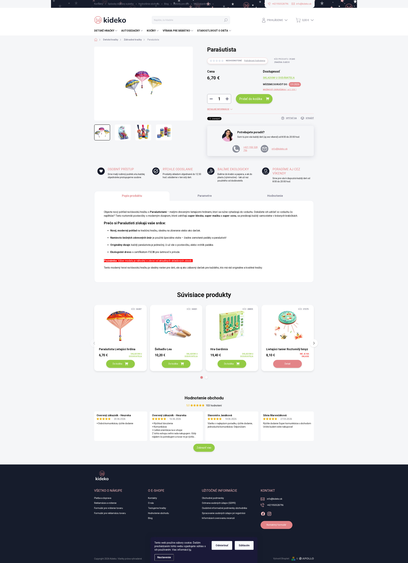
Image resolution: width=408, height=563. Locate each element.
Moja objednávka (202, 4)
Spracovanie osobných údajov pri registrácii (223, 513)
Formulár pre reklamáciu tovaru (110, 513)
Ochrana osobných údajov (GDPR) (219, 503)
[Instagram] (269, 513)
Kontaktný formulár (276, 525)
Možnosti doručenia (279, 90)
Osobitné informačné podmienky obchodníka (224, 508)
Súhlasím (244, 545)
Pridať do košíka (250, 99)
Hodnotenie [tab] (275, 195)
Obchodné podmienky (213, 498)
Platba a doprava (102, 498)
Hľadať (225, 20)
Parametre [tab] (205, 195)
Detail (287, 363)
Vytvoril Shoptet (281, 558)
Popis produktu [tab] (132, 195)
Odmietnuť (222, 545)
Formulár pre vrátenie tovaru (108, 508)
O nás (151, 503)
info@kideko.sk (280, 148)
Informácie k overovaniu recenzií (218, 518)
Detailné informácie (218, 109)
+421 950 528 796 (250, 149)
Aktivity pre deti (181, 4)
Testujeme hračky (157, 508)
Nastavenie (164, 557)
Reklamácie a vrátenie (105, 503)
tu (190, 549)
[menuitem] (106, 30)
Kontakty (98, 4)
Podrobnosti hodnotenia (254, 61)
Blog (166, 4)
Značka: (282, 62)
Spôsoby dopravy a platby (121, 4)
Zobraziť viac (204, 447)
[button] (201, 377)
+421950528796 (275, 505)
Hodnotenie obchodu (148, 4)
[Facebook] (263, 513)
